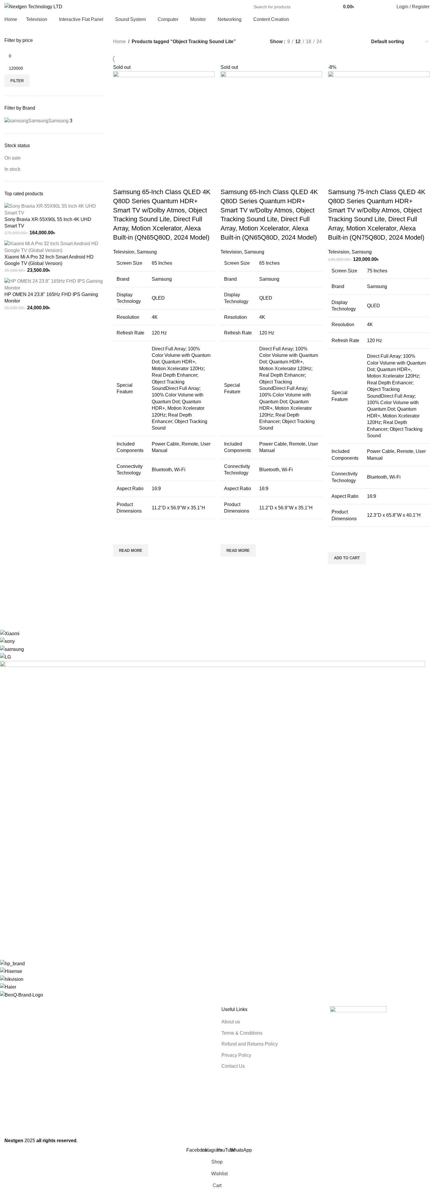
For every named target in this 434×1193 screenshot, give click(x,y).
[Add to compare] (120, 180)
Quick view (120, 564)
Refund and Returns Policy (249, 1043)
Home (119, 41)
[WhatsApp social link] (378, 7)
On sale (12, 157)
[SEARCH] (328, 7)
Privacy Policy (236, 1055)
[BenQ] (212, 814)
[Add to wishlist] (120, 536)
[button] (347, 558)
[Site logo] (33, 6)
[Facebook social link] (364, 7)
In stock (12, 169)
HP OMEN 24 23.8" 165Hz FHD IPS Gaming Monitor (51, 297)
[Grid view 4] (358, 41)
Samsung (147, 251)
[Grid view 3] (347, 41)
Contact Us (233, 1066)
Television (123, 251)
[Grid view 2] (336, 41)
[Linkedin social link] (371, 7)
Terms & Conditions (241, 1033)
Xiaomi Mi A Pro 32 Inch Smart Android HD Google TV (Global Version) (49, 260)
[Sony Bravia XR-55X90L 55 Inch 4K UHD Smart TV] (54, 209)
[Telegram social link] (384, 7)
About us (230, 1021)
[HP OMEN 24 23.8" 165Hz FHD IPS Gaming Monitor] (54, 284)
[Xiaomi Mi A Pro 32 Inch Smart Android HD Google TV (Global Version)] (54, 246)
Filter (17, 81)
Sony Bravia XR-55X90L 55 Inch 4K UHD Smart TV (47, 222)
